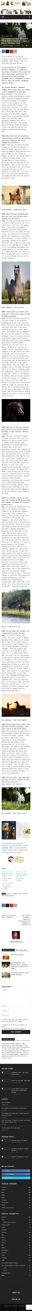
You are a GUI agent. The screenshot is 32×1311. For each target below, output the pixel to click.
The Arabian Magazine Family (10, 1263)
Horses (3, 1242)
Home (2, 21)
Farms (6, 21)
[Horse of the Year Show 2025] (6, 1083)
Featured (4, 1229)
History (4, 1240)
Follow (27, 1174)
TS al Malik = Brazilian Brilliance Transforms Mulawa (19, 1090)
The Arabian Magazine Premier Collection (13, 1265)
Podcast (4, 1252)
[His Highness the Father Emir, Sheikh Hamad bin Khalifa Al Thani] (6, 965)
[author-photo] (16, 939)
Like (28, 1170)
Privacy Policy (23, 1306)
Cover (3, 1219)
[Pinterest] (11, 51)
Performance (5, 1250)
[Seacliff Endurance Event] (6, 1159)
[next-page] (5, 981)
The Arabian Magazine (8, 895)
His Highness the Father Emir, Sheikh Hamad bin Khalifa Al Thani (15, 1114)
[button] (3, 17)
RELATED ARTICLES (8, 950)
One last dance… (17, 954)
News (3, 1245)
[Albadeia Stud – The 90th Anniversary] (6, 1075)
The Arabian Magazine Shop (11, 852)
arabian (9, 893)
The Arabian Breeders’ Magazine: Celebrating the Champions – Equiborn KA (24, 920)
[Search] (29, 17)
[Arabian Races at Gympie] (6, 1143)
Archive (4, 1217)
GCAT (3, 1235)
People (3, 1247)
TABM (3, 1260)
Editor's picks (6, 1224)
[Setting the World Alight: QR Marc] (6, 1151)
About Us (14, 1306)
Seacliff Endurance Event (20, 1157)
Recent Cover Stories (9, 1222)
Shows (3, 1255)
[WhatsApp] (15, 51)
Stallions (4, 1257)
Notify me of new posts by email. (15, 1028)
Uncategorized (5, 1273)
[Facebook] (3, 51)
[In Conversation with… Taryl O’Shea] (6, 975)
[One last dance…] (6, 957)
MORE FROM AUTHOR (21, 950)
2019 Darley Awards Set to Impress (9, 916)
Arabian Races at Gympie (19, 1140)
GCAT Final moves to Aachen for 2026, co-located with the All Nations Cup (16, 1121)
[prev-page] (3, 981)
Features (4, 1232)
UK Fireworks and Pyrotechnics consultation (14, 1108)
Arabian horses (17, 893)
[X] (7, 51)
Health (3, 1237)
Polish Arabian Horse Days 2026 (11, 1128)
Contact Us (7, 1306)
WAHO (3, 1275)
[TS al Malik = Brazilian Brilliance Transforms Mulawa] (6, 1091)
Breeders (25, 893)
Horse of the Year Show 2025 (21, 1080)
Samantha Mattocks (8, 45)
